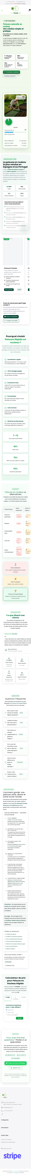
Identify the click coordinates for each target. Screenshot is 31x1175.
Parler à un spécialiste (11, 316)
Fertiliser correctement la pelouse (14, 936)
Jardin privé (10, 1010)
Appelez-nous (16, 1068)
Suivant (19, 1018)
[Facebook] (2, 1114)
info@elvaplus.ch (8, 1107)
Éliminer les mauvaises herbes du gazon (15, 943)
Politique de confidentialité (8, 1142)
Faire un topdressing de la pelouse (14, 939)
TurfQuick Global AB (19, 1172)
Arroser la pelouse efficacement (13, 941)
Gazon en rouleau (21, 3)
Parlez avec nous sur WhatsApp (16, 1063)
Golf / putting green (12, 1015)
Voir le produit (9, 289)
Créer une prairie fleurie (11, 946)
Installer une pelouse (11, 934)
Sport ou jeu (10, 1012)
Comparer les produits (12, 320)
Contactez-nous (10, 965)
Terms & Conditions (6, 1139)
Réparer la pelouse (10, 948)
